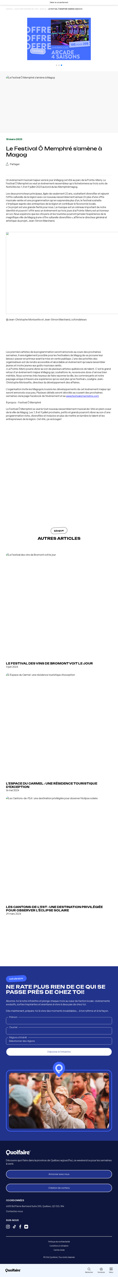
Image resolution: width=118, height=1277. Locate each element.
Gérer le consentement (59, 2)
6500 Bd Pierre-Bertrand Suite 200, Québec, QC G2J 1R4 (35, 1206)
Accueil (9, 9)
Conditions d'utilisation (59, 1246)
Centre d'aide (59, 1250)
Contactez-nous (14, 1211)
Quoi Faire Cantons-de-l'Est (26, 9)
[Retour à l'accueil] (13, 1270)
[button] (56, 65)
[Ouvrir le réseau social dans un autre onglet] (8, 1227)
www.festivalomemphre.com (82, 396)
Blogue (43, 9)
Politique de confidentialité (59, 1241)
